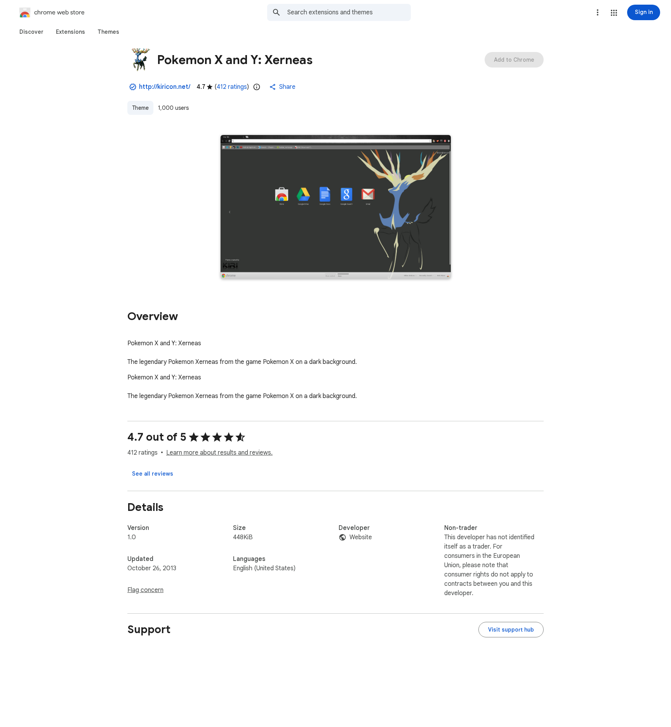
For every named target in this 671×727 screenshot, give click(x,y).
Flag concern (145, 590)
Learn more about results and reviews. (219, 453)
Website (360, 537)
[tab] (31, 32)
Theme (140, 107)
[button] (614, 13)
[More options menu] (597, 12)
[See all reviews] (152, 473)
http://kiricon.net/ (164, 87)
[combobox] (349, 12)
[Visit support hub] (511, 629)
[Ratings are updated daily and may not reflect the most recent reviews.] (256, 87)
